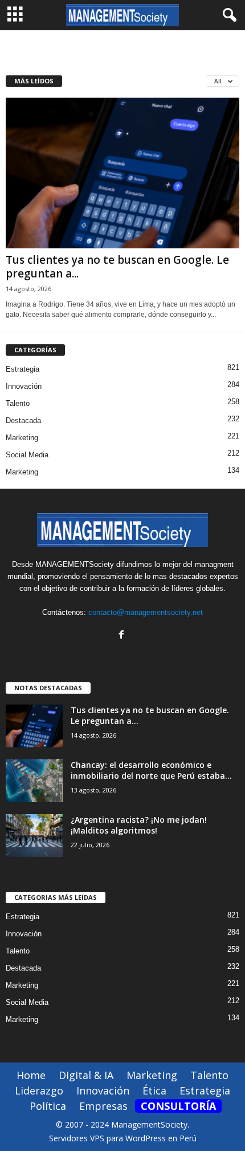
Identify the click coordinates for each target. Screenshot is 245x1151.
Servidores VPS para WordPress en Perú (123, 1138)
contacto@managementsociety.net (145, 612)
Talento (18, 403)
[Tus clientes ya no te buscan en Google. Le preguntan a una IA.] (122, 173)
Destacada (23, 420)
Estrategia (22, 369)
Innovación (24, 386)
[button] (227, 15)
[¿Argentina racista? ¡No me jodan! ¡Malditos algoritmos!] (34, 835)
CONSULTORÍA (178, 1106)
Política (48, 1106)
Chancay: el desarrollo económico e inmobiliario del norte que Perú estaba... (151, 770)
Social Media (27, 454)
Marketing (22, 437)
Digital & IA (86, 1075)
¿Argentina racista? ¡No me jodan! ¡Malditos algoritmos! (139, 825)
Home (31, 1075)
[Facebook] (122, 635)
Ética (154, 1090)
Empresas (103, 1106)
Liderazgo (39, 1090)
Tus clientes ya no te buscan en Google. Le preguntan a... (117, 266)
